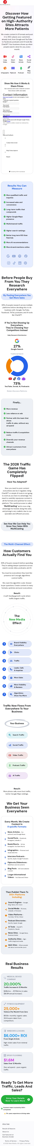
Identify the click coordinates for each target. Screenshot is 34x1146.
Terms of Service (11, 1141)
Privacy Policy (24, 1141)
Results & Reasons (8, 1129)
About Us (5, 1132)
